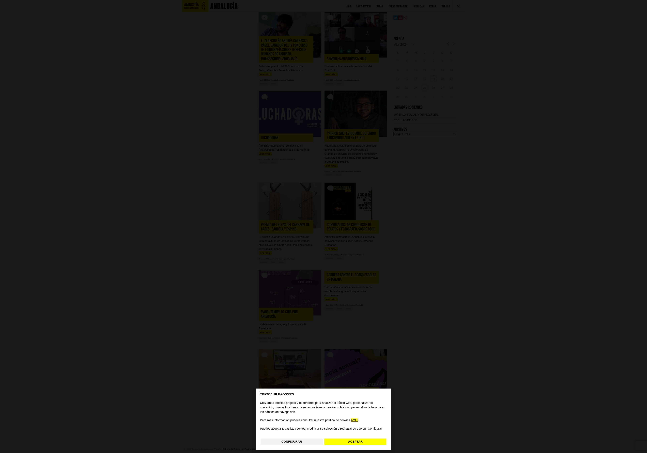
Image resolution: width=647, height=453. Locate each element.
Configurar (291, 441)
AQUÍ (354, 420)
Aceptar (355, 441)
